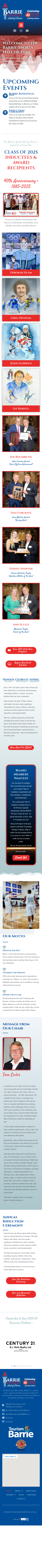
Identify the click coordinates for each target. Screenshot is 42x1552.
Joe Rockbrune (21, 457)
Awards (9, 1495)
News (21, 1495)
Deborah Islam (21, 272)
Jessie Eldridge (21, 363)
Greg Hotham (21, 318)
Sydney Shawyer (21, 568)
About (18, 1491)
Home (9, 1491)
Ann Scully (21, 624)
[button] (21, 25)
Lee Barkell (21, 408)
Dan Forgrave (21, 513)
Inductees (31, 1491)
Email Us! (21, 858)
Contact (21, 1499)
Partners (31, 1495)
